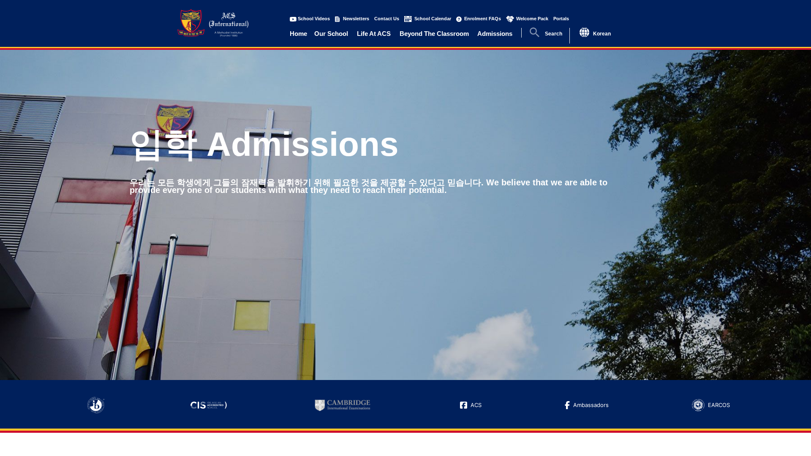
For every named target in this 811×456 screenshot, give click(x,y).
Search (553, 34)
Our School (331, 33)
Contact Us (386, 18)
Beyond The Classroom (434, 33)
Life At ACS (374, 33)
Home (298, 33)
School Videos (314, 18)
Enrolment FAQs (482, 18)
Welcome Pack (532, 18)
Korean (602, 34)
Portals (561, 18)
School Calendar (432, 18)
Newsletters (356, 18)
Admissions (494, 33)
